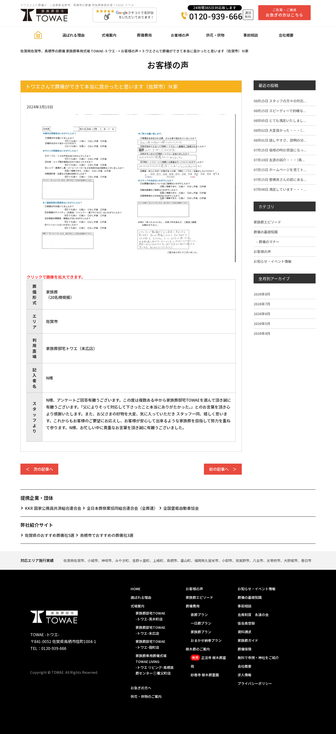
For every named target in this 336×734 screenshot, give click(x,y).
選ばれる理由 (73, 35)
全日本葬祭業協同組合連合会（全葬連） (122, 508)
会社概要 (286, 35)
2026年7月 (262, 303)
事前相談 (250, 35)
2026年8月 (262, 294)
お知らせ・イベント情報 (272, 261)
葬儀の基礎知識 (266, 231)
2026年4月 (262, 333)
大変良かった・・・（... (279, 130)
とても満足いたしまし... (280, 120)
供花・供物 (215, 35)
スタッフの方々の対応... (280, 100)
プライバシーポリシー (255, 683)
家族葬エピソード (267, 222)
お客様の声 (180, 35)
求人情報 (244, 674)
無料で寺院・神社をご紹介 (258, 657)
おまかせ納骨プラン (206, 640)
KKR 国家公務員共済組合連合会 (53, 508)
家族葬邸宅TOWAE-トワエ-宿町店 (150, 644)
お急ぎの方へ (141, 687)
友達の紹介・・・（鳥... (279, 159)
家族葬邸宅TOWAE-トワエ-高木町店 (150, 616)
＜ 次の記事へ (39, 469)
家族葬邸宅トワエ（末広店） (71, 348)
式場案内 (109, 35)
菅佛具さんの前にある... (280, 179)
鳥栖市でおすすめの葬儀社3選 (106, 535)
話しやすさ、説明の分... (280, 140)
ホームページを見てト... (280, 169)
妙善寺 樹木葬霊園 (205, 674)
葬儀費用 (144, 35)
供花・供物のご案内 (146, 696)
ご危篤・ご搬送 (284, 12)
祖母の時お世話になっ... (280, 149)
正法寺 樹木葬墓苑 (208, 662)
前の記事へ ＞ (223, 469)
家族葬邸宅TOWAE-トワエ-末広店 (150, 630)
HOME (135, 588)
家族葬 (52, 291)
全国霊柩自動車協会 (181, 508)
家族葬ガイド (248, 640)
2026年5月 (262, 323)
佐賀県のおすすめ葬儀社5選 (49, 535)
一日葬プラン (201, 623)
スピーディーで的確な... (280, 110)
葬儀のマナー (269, 241)
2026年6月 (262, 313)
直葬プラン (199, 614)
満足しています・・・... (280, 189)
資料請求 (244, 631)
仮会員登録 (246, 623)
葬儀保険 (244, 648)
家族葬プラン (201, 631)
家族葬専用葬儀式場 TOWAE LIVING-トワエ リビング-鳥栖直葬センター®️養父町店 (155, 664)
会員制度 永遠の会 (253, 614)
